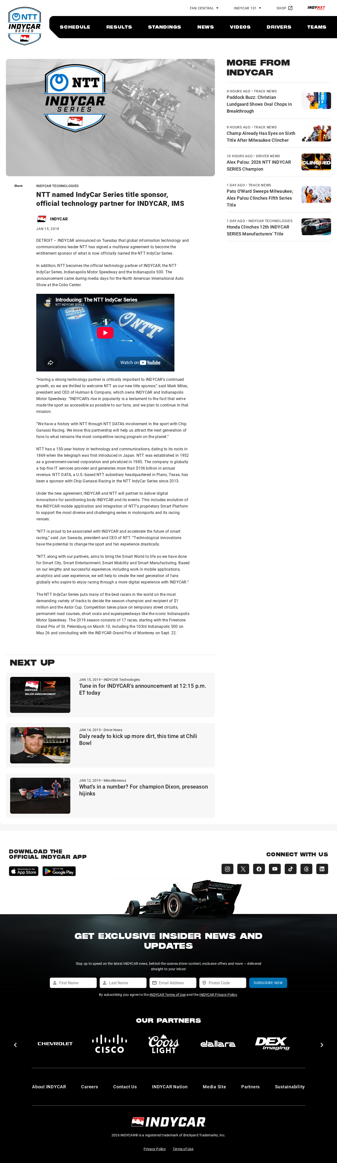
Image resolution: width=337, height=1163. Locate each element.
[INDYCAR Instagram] (227, 869)
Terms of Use (183, 1148)
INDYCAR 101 (245, 8)
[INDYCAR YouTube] (275, 869)
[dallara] (55, 1043)
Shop (281, 8)
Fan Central (202, 8)
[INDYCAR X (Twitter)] (243, 869)
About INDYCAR (49, 1087)
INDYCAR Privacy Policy (218, 994)
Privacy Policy (155, 1148)
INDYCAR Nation (170, 1087)
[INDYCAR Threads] (306, 869)
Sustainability (290, 1087)
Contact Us (125, 1087)
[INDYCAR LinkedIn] (322, 869)
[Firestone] (272, 1043)
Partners (250, 1087)
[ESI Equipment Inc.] (164, 1043)
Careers (89, 1087)
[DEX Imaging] (109, 1043)
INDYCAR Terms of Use (168, 994)
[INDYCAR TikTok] (291, 869)
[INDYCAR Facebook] (259, 869)
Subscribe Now (268, 982)
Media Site (214, 1087)
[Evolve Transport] (218, 1043)
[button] (15, 1045)
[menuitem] (75, 27)
